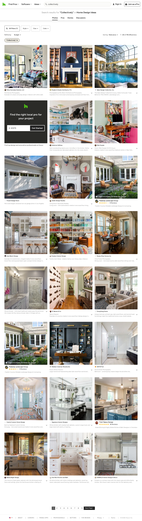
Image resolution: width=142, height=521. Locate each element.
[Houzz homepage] (4, 4)
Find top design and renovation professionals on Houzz (23, 145)
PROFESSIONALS (59, 518)
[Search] (46, 4)
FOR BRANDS (86, 518)
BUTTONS (73, 518)
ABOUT (20, 518)
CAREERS (31, 518)
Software (25, 4)
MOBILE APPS (43, 518)
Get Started (37, 128)
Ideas (36, 4)
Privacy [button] (99, 518)
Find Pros (13, 4)
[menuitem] (13, 4)
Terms (113, 518)
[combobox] (77, 4)
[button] (12, 28)
